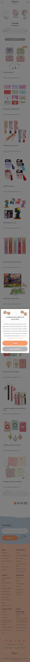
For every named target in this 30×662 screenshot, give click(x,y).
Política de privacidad (16, 338)
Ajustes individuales (15, 349)
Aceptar (15, 343)
